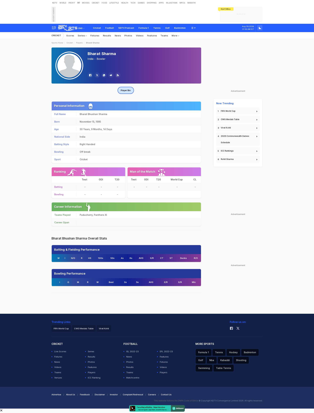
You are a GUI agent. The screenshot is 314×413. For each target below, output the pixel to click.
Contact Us (166, 394)
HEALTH (124, 3)
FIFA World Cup (228, 111)
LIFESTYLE (114, 3)
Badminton (180, 28)
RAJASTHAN (171, 3)
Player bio (126, 90)
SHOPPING (152, 3)
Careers (152, 394)
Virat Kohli (226, 127)
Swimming (204, 368)
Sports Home (57, 43)
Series (82, 35)
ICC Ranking (94, 377)
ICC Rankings (227, 151)
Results (107, 35)
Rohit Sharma (227, 159)
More (175, 35)
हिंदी (78, 3)
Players (79, 43)
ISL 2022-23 (132, 351)
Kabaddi (225, 360)
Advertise (56, 394)
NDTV (54, 3)
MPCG (182, 3)
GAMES (141, 3)
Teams (164, 35)
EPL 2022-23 (166, 351)
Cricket (97, 28)
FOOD (104, 3)
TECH (133, 3)
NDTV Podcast (126, 28)
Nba (211, 360)
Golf (167, 28)
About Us (70, 394)
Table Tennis (223, 368)
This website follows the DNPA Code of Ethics (176, 400)
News (118, 35)
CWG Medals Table (230, 119)
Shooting (241, 360)
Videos (140, 35)
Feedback (85, 394)
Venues (58, 377)
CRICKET (95, 3)
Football (109, 28)
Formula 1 (144, 28)
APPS (161, 3)
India (90, 58)
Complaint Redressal (133, 394)
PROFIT (72, 3)
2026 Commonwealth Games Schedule (235, 139)
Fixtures (94, 35)
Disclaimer (100, 394)
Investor (114, 394)
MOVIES (85, 3)
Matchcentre (132, 377)
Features (152, 35)
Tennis (157, 28)
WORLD (63, 3)
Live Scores (60, 351)
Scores (70, 35)
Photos (128, 35)
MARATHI (191, 3)
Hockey (233, 352)
